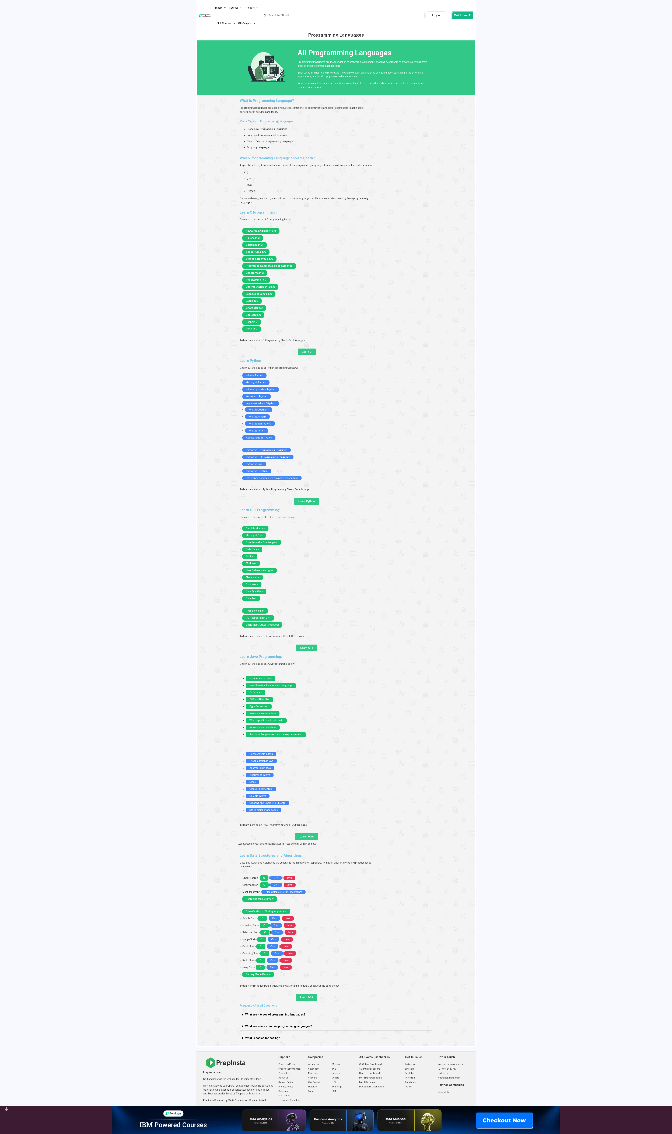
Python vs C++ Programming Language (268, 457)
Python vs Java (254, 464)
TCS (334, 1068)
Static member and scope (263, 810)
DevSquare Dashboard (371, 1086)
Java (289, 877)
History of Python (256, 382)
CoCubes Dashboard (370, 1064)
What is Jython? (257, 416)
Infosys (336, 1073)
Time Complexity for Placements (283, 891)
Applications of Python (259, 437)
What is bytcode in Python (260, 389)
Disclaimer (284, 1095)
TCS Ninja (337, 1086)
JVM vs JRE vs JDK (259, 699)
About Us (283, 1077)
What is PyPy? (256, 430)
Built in (250, 556)
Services (283, 1091)
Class (252, 782)
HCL (334, 1082)
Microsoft (337, 1064)
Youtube (409, 1073)
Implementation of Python (260, 403)
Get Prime (461, 15)
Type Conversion (258, 706)
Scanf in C (252, 322)
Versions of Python (256, 396)
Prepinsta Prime (286, 1064)
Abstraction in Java (260, 768)
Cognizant (313, 1068)
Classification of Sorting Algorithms (266, 911)
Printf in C (251, 329)
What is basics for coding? (262, 1038)
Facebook (410, 1082)
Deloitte (312, 1086)
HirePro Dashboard (369, 1073)
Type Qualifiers (254, 591)
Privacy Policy (285, 1086)
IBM (334, 1091)
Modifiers (251, 563)
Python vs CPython (257, 471)
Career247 (443, 1092)
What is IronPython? (259, 423)
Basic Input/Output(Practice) (262, 624)
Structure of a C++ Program (261, 542)
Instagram (410, 1064)
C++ (276, 877)
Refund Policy (285, 1082)
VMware (312, 1077)
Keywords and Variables (262, 727)
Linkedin (409, 1068)
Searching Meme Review (260, 899)
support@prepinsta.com (451, 1064)
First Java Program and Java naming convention (275, 734)
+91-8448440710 (447, 1068)
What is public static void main (266, 720)
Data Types (252, 549)
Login (436, 15)
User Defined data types (259, 570)
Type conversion (255, 610)
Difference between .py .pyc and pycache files (272, 478)
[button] (336, 1015)
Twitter (408, 1086)
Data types (255, 692)
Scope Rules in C (256, 252)
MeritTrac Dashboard (370, 1077)
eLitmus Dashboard (369, 1068)
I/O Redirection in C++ (258, 617)
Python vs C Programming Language (266, 450)
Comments (252, 584)
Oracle (335, 1077)
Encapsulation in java (261, 761)
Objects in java (257, 796)
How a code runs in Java (262, 713)
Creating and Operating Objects (267, 803)
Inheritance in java (259, 775)
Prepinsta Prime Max (289, 1068)
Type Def (251, 598)
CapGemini (314, 1082)
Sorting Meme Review (258, 974)
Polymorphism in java (261, 754)
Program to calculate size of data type (269, 266)
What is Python (254, 375)
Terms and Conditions (289, 1100)
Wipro (311, 1091)
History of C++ (254, 535)
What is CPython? (258, 409)
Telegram (410, 1077)
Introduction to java (260, 678)
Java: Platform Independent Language (270, 685)
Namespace (252, 577)
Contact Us (284, 1073)
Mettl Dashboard (368, 1082)
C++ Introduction (255, 528)
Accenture (313, 1064)
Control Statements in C (260, 287)
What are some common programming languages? (278, 1026)
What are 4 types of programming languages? (275, 1014)
